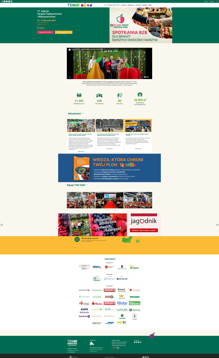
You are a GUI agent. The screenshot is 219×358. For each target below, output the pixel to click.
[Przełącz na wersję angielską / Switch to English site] (216, 1)
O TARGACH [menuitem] (123, 5)
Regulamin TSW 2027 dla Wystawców (119, 345)
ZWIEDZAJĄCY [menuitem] (130, 5)
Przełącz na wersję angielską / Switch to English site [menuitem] (216, 1)
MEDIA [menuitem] (150, 5)
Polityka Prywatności (116, 340)
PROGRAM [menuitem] (144, 5)
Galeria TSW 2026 (45, 32)
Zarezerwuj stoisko (63, 32)
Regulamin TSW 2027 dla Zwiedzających (119, 342)
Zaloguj (206, 1)
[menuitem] (112, 5)
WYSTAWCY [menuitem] (138, 5)
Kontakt (211, 1)
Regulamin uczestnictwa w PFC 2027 (119, 343)
